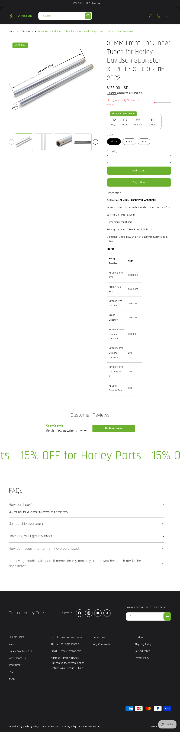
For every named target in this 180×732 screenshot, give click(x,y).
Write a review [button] (113, 428)
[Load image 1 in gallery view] (24, 142)
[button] (167, 16)
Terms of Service (49, 726)
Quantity (112, 151)
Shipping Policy (68, 726)
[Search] (88, 15)
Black (129, 141)
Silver (114, 141)
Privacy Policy (31, 726)
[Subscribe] (167, 616)
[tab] (114, 193)
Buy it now (139, 182)
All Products (26, 31)
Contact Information (89, 726)
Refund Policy (15, 726)
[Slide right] (95, 142)
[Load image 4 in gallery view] (83, 142)
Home (12, 31)
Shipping (112, 93)
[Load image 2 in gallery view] (44, 142)
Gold (144, 141)
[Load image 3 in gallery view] (63, 142)
